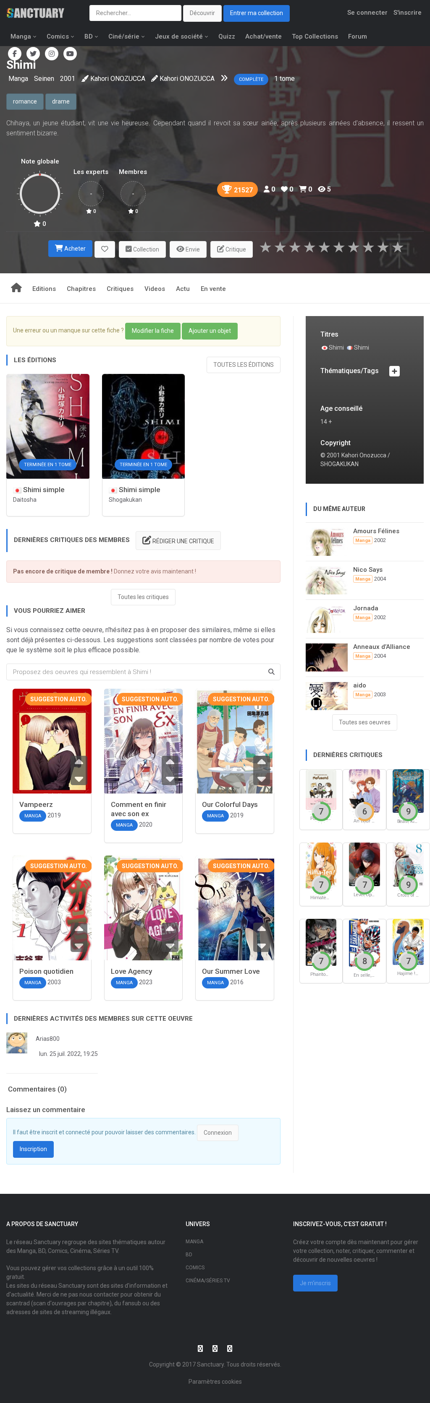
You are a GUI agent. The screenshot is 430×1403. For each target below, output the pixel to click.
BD (88, 36)
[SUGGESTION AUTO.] (52, 744)
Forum (357, 36)
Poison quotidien (46, 971)
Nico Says (368, 569)
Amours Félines (376, 531)
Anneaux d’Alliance (381, 647)
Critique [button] (235, 249)
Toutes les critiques (143, 597)
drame (61, 101)
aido (359, 685)
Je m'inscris (315, 1283)
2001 (67, 79)
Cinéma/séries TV (208, 1281)
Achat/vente (263, 36)
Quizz (226, 36)
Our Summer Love (231, 971)
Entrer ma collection (256, 13)
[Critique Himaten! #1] (321, 865)
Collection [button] (145, 249)
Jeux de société (179, 36)
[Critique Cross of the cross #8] (408, 864)
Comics (58, 36)
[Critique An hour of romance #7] (364, 790)
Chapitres (81, 289)
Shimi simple (43, 489)
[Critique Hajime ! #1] (408, 941)
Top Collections (315, 36)
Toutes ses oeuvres (365, 722)
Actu (183, 289)
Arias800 (48, 1038)
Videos (154, 289)
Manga (20, 36)
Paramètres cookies (215, 1381)
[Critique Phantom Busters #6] (321, 942)
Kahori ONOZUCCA (117, 79)
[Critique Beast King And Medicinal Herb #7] (408, 790)
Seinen (44, 79)
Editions (44, 289)
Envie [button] (192, 249)
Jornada (365, 608)
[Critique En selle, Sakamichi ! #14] (364, 942)
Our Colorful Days (230, 804)
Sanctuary (210, 1364)
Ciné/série (123, 36)
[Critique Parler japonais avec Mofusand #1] (321, 789)
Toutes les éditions (243, 364)
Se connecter (367, 12)
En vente (213, 289)
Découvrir (202, 13)
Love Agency (131, 971)
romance (25, 101)
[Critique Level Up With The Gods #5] (364, 864)
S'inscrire (407, 12)
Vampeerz (36, 804)
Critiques (120, 289)
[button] (104, 249)
